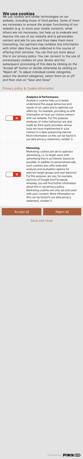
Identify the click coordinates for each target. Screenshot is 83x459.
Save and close (42, 220)
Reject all (62, 212)
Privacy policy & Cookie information (28, 88)
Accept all (21, 212)
